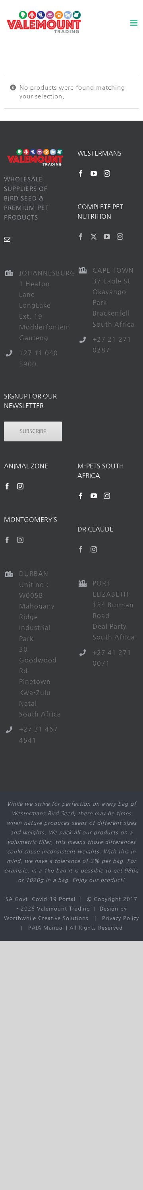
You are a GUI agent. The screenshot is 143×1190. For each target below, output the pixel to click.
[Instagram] (107, 173)
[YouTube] (94, 173)
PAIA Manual (46, 927)
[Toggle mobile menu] (134, 23)
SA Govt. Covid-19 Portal (40, 899)
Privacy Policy (120, 918)
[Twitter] (94, 236)
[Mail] (7, 239)
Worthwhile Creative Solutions (46, 918)
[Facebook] (80, 173)
